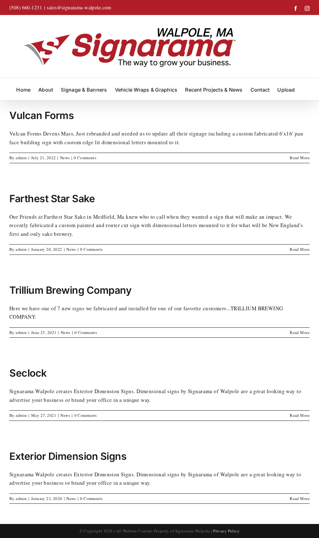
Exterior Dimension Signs (67, 456)
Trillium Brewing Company (70, 290)
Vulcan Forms (41, 115)
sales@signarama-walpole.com (79, 7)
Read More (300, 157)
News (65, 157)
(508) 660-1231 (25, 7)
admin (21, 157)
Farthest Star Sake (52, 199)
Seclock (28, 373)
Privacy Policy (226, 531)
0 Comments (85, 157)
